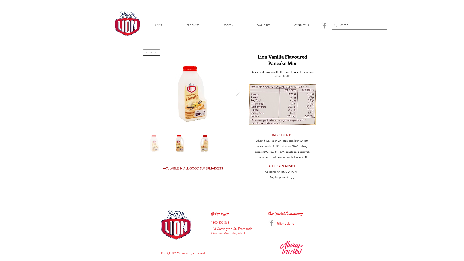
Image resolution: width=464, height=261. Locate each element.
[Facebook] (324, 25)
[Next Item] (238, 92)
